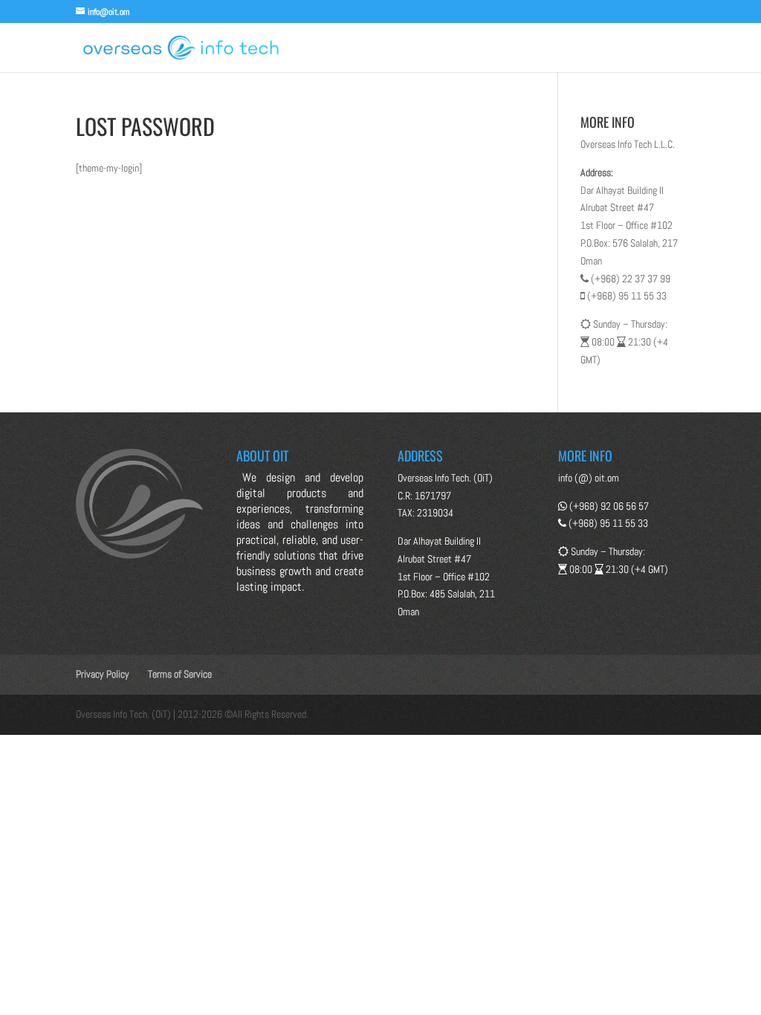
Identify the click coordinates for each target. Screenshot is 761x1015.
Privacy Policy (102, 674)
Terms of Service (180, 674)
